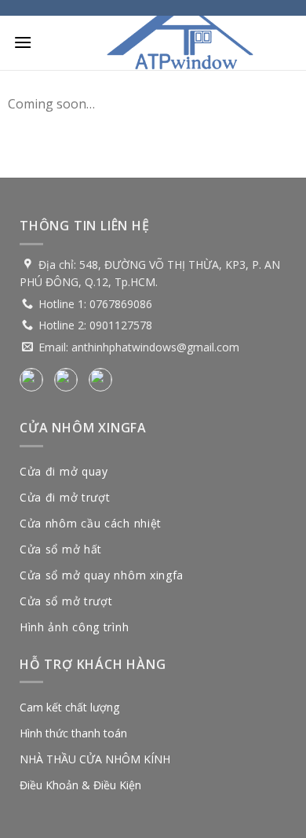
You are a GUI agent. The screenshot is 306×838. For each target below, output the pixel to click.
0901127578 (120, 325)
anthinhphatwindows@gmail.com (155, 347)
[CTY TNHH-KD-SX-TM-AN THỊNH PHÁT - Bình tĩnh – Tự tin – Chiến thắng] (180, 43)
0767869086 (120, 303)
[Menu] (22, 42)
